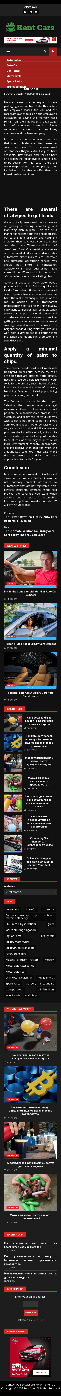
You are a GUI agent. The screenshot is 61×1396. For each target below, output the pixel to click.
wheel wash (13, 995)
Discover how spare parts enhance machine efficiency (30, 917)
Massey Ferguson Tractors (22, 959)
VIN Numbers (46, 989)
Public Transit (46, 977)
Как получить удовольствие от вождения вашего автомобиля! (13, 823)
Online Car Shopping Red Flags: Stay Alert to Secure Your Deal (13, 864)
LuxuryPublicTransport (20, 948)
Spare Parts (14, 81)
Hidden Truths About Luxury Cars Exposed (30, 621)
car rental (48, 909)
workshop (31, 995)
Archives (9, 886)
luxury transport (16, 954)
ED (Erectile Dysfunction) (21, 924)
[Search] (45, 51)
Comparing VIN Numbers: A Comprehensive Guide (13, 843)
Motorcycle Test (15, 971)
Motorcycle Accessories (20, 965)
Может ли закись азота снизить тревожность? (13, 783)
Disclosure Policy (32, 1384)
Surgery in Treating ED (40, 983)
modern (49, 959)
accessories (13, 909)
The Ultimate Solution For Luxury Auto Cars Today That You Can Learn (29, 531)
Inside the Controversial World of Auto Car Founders (30, 569)
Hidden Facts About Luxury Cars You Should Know (30, 670)
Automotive (14, 60)
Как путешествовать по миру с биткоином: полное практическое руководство (13, 743)
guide (51, 924)
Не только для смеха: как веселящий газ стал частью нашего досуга (13, 803)
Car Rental (13, 70)
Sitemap (50, 1384)
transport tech (14, 989)
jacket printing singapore (21, 930)
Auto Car (12, 65)
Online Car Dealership (19, 977)
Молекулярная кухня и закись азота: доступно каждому (13, 763)
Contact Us (12, 1384)
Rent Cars (38, 1320)
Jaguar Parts (13, 936)
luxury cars (47, 936)
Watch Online (53, 51)
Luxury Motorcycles (18, 942)
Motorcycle (14, 76)
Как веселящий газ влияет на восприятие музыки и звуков (13, 723)
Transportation (16, 86)
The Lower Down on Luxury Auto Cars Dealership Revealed (30, 517)
